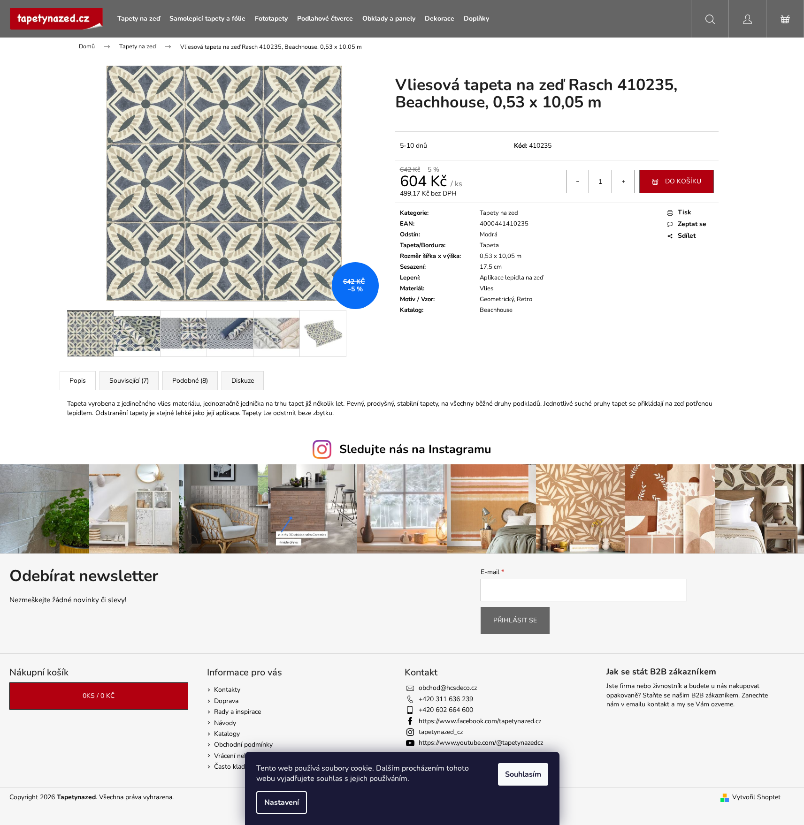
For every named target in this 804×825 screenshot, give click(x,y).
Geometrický (497, 299)
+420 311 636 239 (446, 699)
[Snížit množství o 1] (578, 181)
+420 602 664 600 (446, 709)
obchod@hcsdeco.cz (448, 687)
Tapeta (489, 245)
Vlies (486, 288)
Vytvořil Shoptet (756, 797)
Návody (225, 723)
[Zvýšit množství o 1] (623, 181)
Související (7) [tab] (129, 380)
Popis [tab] (77, 380)
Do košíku (683, 181)
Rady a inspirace (237, 711)
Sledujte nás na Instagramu (415, 449)
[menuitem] (139, 19)
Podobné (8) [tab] (190, 380)
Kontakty (227, 689)
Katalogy (227, 733)
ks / (99, 695)
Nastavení (281, 802)
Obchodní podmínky (243, 744)
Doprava (226, 700)
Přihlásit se (515, 620)
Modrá (489, 234)
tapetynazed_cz (441, 731)
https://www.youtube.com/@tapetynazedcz (481, 742)
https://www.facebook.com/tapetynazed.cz (480, 721)
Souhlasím (523, 774)
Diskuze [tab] (242, 380)
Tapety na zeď (499, 213)
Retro (524, 299)
